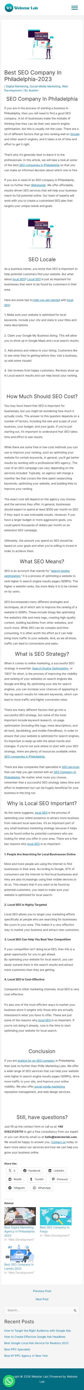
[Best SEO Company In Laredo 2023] (20, 1253)
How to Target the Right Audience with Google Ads (37, 1330)
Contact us (58, 1142)
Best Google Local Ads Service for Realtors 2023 (36, 1343)
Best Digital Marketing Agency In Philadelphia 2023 (19, 1231)
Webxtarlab (38, 185)
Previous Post (42, 1291)
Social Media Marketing (45, 86)
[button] (9, 1381)
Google (75, 134)
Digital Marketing (17, 86)
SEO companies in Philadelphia (39, 165)
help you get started (46, 300)
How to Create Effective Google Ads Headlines (34, 1336)
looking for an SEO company (36, 1060)
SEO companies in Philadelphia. (24, 756)
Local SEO (34, 279)
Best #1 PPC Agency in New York (26, 1355)
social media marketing (49, 1086)
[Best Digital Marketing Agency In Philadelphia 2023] (20, 1216)
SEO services (70, 767)
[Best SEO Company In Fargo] (56, 1216)
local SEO (19, 279)
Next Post (42, 1299)
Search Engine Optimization (50, 668)
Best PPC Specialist (17, 1349)
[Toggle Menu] (74, 8)
